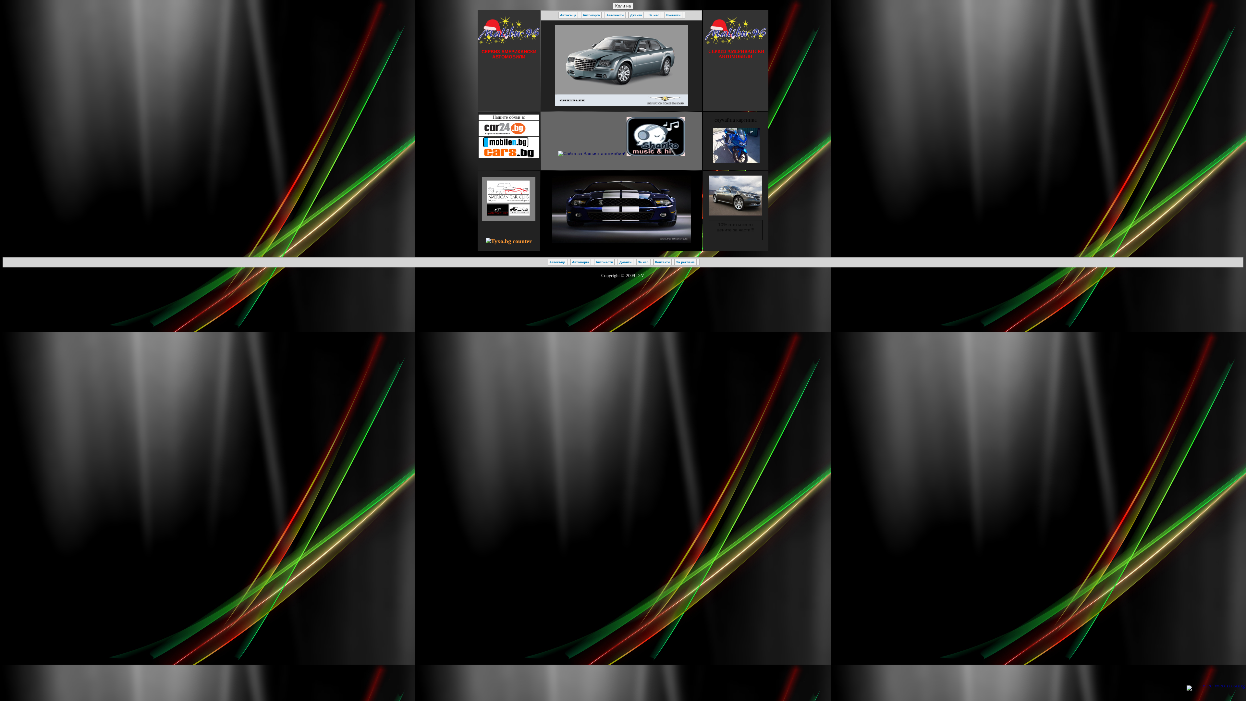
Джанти (636, 15)
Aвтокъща (568, 15)
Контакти (673, 15)
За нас (654, 15)
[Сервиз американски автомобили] (591, 135)
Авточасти (615, 15)
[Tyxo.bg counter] (509, 241)
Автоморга (591, 15)
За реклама (685, 262)
